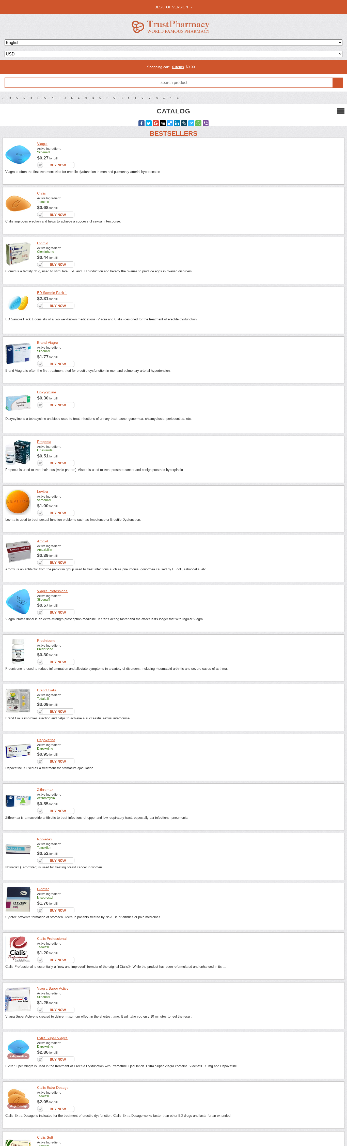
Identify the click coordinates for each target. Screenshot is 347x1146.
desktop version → (173, 7)
